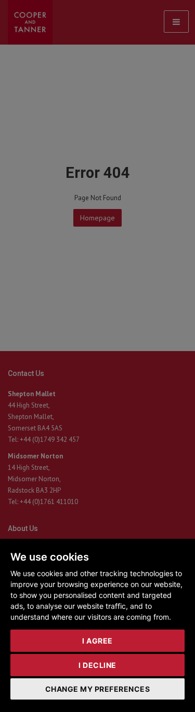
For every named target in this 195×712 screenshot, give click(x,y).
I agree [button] (97, 640)
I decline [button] (97, 665)
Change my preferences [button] (97, 689)
